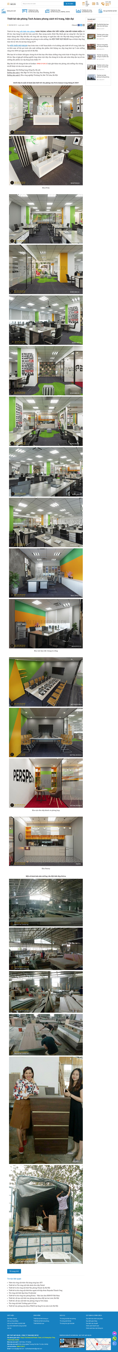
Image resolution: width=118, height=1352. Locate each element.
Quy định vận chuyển (92, 1323)
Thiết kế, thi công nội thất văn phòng (33, 10)
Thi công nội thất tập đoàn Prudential (22, 1293)
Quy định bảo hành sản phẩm (94, 1318)
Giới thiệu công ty (12, 1318)
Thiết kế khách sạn (38, 1323)
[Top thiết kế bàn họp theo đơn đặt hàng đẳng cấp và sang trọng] (91, 26)
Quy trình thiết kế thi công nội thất (16, 1326)
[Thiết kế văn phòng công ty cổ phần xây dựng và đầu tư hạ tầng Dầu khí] (91, 57)
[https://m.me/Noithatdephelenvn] (114, 1333)
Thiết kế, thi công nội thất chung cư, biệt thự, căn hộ (60, 10)
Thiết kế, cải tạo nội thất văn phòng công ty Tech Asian (28, 1301)
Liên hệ (9, 1328)
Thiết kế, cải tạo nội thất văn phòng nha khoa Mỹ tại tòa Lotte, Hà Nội (34, 1298)
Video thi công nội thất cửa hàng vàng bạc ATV (25, 1283)
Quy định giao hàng (91, 1321)
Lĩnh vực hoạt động (12, 1321)
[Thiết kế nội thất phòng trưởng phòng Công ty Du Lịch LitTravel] (91, 77)
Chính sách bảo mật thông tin (94, 1328)
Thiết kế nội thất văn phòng (41, 1321)
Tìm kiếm (70, 4)
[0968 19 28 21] (114, 1338)
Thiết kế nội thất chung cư (40, 1318)
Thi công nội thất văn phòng (68, 1318)
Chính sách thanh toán (92, 1326)
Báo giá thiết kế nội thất (110, 11)
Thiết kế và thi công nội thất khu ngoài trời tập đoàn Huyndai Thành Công (35, 1290)
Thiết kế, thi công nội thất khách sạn (87, 10)
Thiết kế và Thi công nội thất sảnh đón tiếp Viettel (27, 1285)
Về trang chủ (14, 1271)
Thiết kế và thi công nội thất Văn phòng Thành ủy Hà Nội (29, 1288)
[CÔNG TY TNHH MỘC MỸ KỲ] (11, 4)
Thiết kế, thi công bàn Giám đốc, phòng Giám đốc (39, 16)
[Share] (79, 25)
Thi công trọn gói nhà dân (67, 1323)
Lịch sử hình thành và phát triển (16, 1323)
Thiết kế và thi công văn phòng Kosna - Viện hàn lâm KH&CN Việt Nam (34, 1296)
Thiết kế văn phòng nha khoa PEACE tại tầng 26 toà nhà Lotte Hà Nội (33, 1306)
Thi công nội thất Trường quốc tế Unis (22, 1303)
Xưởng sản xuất (11, 11)
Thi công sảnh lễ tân (65, 1321)
